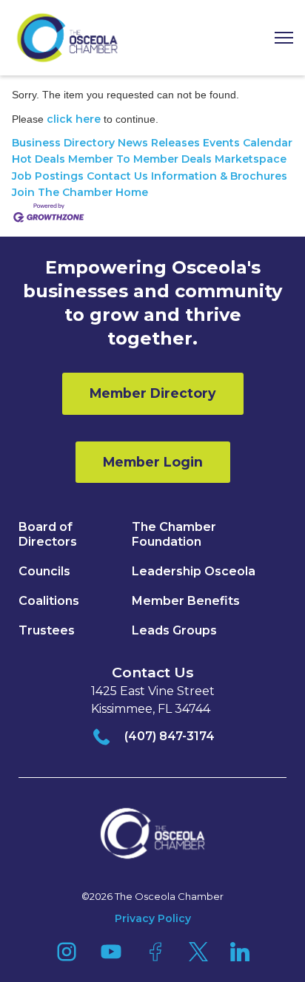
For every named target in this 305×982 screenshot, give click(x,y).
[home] (67, 37)
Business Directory (63, 142)
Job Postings (48, 176)
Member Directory (153, 393)
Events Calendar (247, 142)
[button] (278, 38)
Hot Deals (38, 159)
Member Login (153, 462)
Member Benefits (186, 601)
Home (131, 192)
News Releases (159, 142)
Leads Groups (174, 630)
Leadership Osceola (193, 571)
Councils (44, 571)
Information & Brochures (219, 176)
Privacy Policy (153, 918)
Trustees (47, 630)
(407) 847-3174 (169, 736)
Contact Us (117, 176)
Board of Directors (48, 534)
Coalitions (49, 601)
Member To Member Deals (140, 159)
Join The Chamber (62, 192)
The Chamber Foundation (174, 534)
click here (74, 119)
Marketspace (250, 159)
